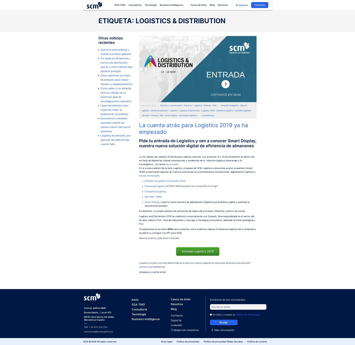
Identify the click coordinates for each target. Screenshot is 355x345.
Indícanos (144, 266)
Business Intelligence (171, 5)
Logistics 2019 (208, 110)
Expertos (188, 105)
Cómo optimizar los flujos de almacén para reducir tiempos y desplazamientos (117, 80)
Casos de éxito (198, 5)
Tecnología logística (155, 186)
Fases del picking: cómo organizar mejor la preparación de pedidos (115, 110)
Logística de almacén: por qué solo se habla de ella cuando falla (116, 140)
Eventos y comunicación (171, 105)
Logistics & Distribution (189, 110)
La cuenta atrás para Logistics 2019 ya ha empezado (193, 128)
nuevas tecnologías (149, 175)
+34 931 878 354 (98, 327)
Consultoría (135, 5)
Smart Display (152, 202)
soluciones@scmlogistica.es (98, 331)
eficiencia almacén (159, 110)
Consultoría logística (155, 191)
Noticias (207, 105)
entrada (173, 164)
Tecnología (150, 5)
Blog (212, 5)
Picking (154, 115)
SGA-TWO (120, 5)
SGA (214, 105)
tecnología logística (188, 115)
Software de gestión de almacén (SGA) (165, 180)
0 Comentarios (207, 115)
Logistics (173, 110)
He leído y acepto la (236, 314)
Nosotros (223, 5)
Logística (198, 105)
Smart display (171, 115)
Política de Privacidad (248, 314)
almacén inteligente (230, 105)
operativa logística (224, 110)
